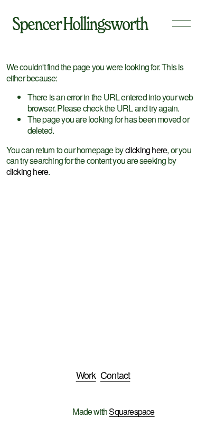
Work (86, 375)
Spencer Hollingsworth (80, 23)
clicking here (146, 150)
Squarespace (131, 411)
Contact (115, 375)
